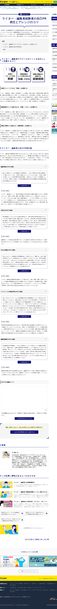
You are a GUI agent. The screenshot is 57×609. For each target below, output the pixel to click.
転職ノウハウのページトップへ (28, 571)
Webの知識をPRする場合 (8, 250)
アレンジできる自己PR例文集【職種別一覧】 (10, 8)
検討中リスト (27, 583)
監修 (4, 49)
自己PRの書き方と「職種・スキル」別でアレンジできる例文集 (42, 7)
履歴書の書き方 (43, 583)
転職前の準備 (13, 587)
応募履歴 (21, 583)
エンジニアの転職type (15, 590)
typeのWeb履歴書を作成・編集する (24, 432)
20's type (40, 590)
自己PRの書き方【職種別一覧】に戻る (36, 539)
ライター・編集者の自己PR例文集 (12, 46)
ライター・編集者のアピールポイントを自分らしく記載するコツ (20, 44)
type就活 (13, 591)
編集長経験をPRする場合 (8, 339)
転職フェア (35, 583)
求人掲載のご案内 (49, 1)
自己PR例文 (13, 585)
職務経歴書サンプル (52, 583)
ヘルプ (44, 1)
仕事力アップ (30, 587)
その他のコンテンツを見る (28, 551)
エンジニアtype (33, 590)
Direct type (46, 590)
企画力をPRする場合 (7, 210)
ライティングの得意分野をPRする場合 (12, 291)
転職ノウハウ (15, 7)
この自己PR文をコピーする (24, 418)
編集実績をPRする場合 (7, 166)
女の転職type (24, 590)
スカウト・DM (14, 583)
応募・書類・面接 (24, 7)
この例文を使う (24, 185)
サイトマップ (38, 1)
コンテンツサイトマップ (40, 587)
